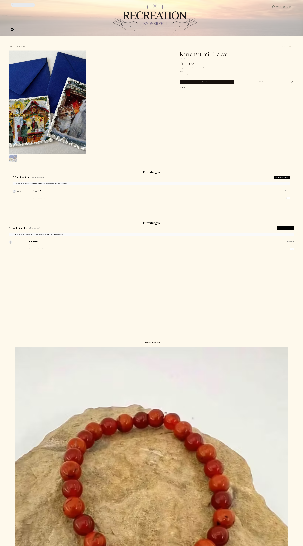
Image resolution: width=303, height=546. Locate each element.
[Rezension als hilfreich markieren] (288, 317)
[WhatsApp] (180, 87)
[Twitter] (186, 87)
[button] (45, 296)
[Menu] (12, 29)
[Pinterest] (184, 87)
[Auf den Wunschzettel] (292, 82)
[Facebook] (182, 87)
